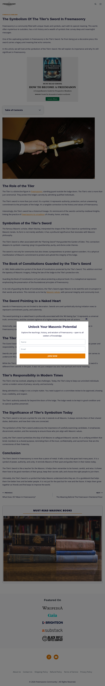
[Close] (86, 319)
